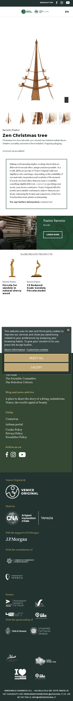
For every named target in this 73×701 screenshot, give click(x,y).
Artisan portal (14, 425)
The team (11, 375)
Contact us (12, 419)
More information (14, 349)
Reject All (36, 358)
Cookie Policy (14, 430)
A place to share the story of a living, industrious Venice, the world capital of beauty (35, 401)
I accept (36, 367)
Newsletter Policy (16, 437)
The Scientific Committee (21, 379)
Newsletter (46, 2)
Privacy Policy (14, 434)
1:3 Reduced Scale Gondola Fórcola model (36, 288)
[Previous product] (66, 32)
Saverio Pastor (9, 282)
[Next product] (69, 32)
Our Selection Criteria (19, 382)
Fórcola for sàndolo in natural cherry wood (12, 289)
